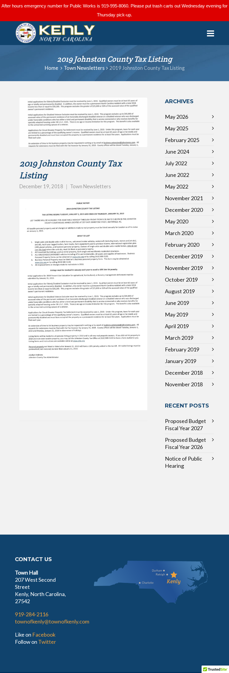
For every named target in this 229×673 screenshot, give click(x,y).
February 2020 (182, 244)
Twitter (47, 641)
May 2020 (176, 221)
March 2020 (179, 233)
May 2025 (176, 128)
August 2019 (180, 291)
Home (51, 68)
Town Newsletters (84, 68)
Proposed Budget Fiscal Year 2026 (185, 443)
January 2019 (180, 361)
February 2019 (182, 349)
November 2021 (184, 198)
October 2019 (181, 279)
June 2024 (177, 151)
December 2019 (184, 256)
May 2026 (176, 116)
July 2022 (176, 163)
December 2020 (184, 209)
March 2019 (179, 337)
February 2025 (182, 140)
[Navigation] (210, 33)
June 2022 (177, 175)
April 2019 (177, 326)
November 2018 (184, 384)
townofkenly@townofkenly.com (52, 621)
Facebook (43, 634)
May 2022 (176, 186)
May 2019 (176, 314)
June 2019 (177, 303)
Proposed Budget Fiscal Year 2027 (185, 424)
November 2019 (184, 268)
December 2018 (184, 372)
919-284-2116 (31, 614)
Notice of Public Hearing (183, 462)
